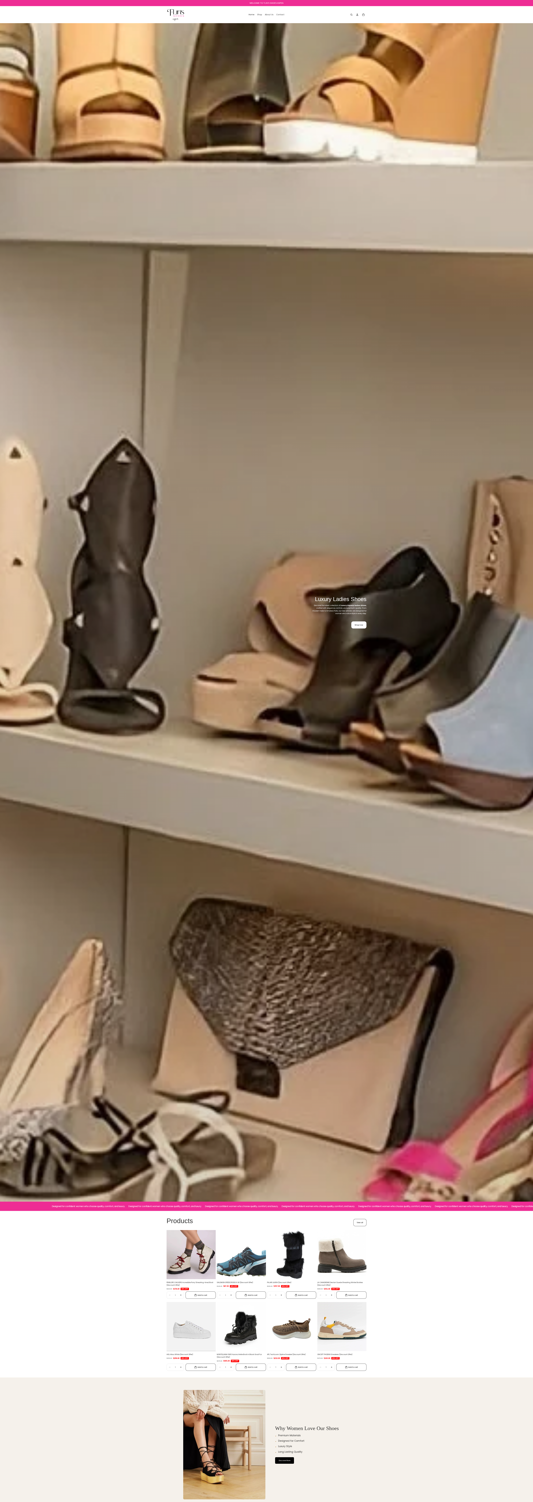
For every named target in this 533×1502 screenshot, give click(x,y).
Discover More (284, 1460)
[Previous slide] (171, 1255)
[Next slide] (211, 1255)
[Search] (351, 15)
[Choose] (211, 1274)
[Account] (357, 15)
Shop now (359, 625)
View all (360, 1222)
